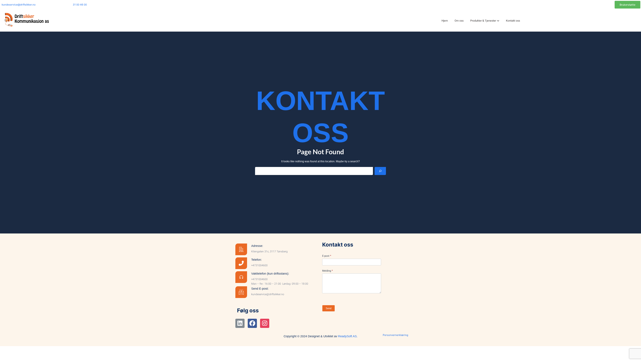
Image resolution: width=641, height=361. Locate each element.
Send (328, 308)
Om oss (459, 21)
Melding (327, 271)
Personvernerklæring (395, 335)
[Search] (380, 171)
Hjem (445, 21)
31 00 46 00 (80, 4)
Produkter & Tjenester (483, 21)
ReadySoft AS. (348, 336)
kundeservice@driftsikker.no (19, 4)
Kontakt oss (513, 21)
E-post (326, 256)
